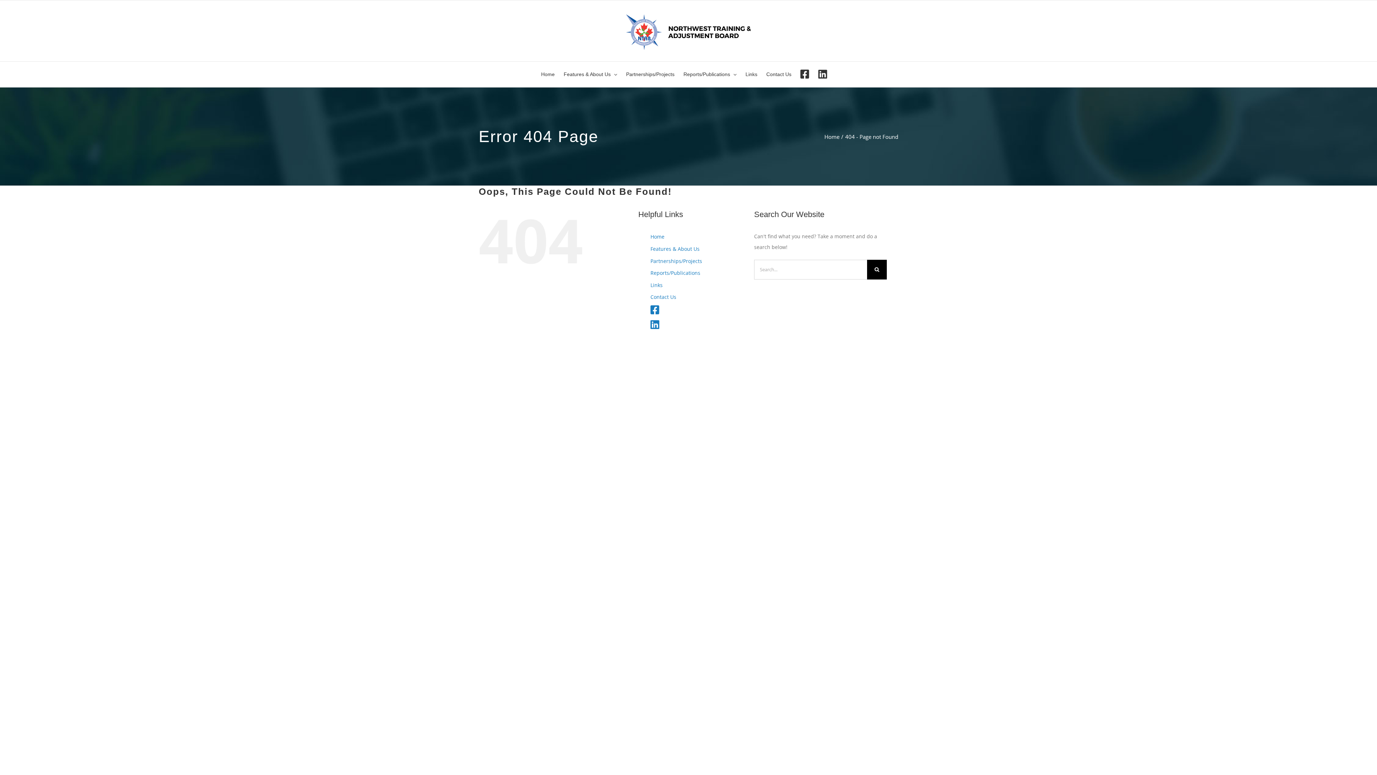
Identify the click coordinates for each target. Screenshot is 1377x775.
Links (656, 285)
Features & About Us (675, 248)
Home (657, 236)
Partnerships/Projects (676, 261)
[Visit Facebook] (804, 74)
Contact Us (663, 296)
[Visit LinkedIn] (822, 74)
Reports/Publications (675, 272)
